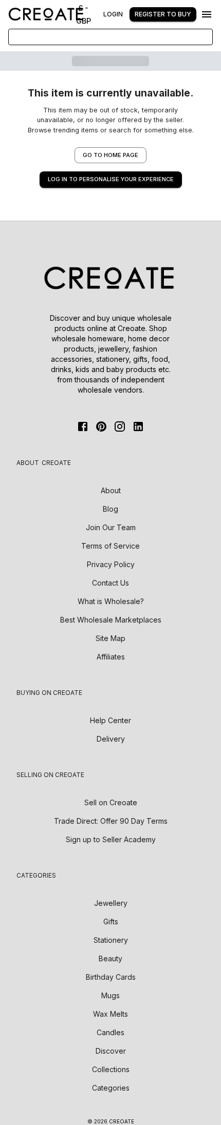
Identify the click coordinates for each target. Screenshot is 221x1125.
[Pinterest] (101, 426)
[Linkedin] (138, 426)
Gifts (110, 921)
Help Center (110, 720)
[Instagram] (120, 426)
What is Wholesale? (111, 601)
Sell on (110, 802)
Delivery (111, 738)
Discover (111, 1050)
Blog (110, 509)
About (111, 490)
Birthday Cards (111, 977)
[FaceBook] (83, 426)
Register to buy (163, 14)
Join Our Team (111, 527)
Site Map (110, 638)
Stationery (111, 940)
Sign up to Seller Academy (111, 839)
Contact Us (110, 582)
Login (113, 14)
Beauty (110, 958)
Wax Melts (110, 1014)
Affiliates (111, 656)
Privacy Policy (111, 564)
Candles (110, 1032)
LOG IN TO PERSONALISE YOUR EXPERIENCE (111, 179)
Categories (111, 1087)
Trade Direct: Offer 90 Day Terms (111, 821)
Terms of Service (110, 545)
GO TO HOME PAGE (110, 155)
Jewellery (110, 903)
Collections (111, 1069)
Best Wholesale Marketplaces (110, 619)
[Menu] (206, 14)
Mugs (110, 995)
